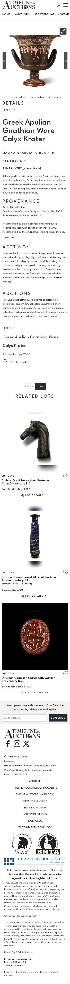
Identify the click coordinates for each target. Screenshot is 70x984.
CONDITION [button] (8, 238)
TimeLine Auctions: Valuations (35, 794)
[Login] (59, 5)
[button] (63, 31)
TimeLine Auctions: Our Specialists (35, 787)
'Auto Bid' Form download (35, 827)
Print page (18, 361)
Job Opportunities (35, 814)
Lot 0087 (8, 572)
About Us (35, 781)
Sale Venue (35, 820)
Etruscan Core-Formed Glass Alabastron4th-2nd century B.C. (29, 579)
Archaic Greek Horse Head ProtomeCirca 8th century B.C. (25, 482)
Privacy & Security (35, 801)
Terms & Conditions (35, 807)
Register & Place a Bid (15, 962)
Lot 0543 (8, 476)
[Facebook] (7, 743)
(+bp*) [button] (31, 584)
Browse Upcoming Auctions (17, 959)
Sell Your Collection (13, 966)
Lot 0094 (8, 673)
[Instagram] (17, 743)
